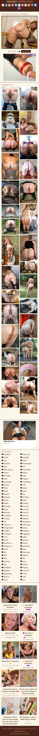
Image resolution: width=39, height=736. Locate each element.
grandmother (8, 574)
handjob (25, 457)
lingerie (25, 479)
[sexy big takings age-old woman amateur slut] (28, 268)
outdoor (25, 503)
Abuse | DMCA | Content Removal (14, 728)
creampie (7, 534)
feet (5, 555)
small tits (25, 546)
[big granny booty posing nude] (10, 141)
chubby (6, 519)
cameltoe (7, 515)
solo (24, 549)
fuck (5, 558)
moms (24, 488)
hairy (5, 580)
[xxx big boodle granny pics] (10, 336)
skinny (25, 543)
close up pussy (9, 525)
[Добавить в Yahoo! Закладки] (19, 8)
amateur (6, 454)
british (6, 503)
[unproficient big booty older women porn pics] (28, 369)
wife (24, 577)
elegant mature (9, 546)
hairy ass (26, 454)
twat (24, 561)
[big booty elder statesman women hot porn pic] (28, 286)
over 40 (25, 506)
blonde (6, 494)
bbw (5, 467)
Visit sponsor (26, 51)
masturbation (27, 482)
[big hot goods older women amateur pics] (28, 326)
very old (25, 571)
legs (24, 476)
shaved (25, 540)
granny (6, 577)
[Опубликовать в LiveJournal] (19, 5)
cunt (5, 537)
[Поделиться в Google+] (12, 5)
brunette (6, 506)
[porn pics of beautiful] (28, 169)
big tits (6, 485)
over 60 (25, 512)
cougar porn (8, 528)
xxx (23, 580)
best (5, 479)
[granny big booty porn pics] (10, 401)
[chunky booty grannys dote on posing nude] (28, 350)
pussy (24, 528)
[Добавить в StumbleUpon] (29, 5)
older (24, 500)
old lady (25, 497)
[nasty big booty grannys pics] (10, 99)
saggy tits (26, 534)
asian (5, 457)
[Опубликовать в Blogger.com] (3, 5)
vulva (24, 574)
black (5, 491)
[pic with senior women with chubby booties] (10, 192)
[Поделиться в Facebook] (6, 5)
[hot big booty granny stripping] (28, 407)
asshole (6, 463)
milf (23, 485)
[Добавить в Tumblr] (32, 5)
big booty (7, 482)
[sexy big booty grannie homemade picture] (28, 219)
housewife (26, 470)
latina (24, 473)
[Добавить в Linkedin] (16, 5)
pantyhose (26, 522)
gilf (4, 564)
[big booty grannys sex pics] (10, 387)
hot (23, 467)
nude (24, 491)
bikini (5, 488)
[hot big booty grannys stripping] (20, 32)
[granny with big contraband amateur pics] (28, 99)
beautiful (7, 476)
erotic (5, 549)
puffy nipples (27, 525)
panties (25, 519)
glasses (6, 571)
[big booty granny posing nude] (10, 296)
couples (6, 531)
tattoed (25, 555)
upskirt (25, 564)
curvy (5, 540)
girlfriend (7, 567)
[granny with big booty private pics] (28, 191)
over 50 (25, 509)
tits (23, 558)
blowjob (6, 497)
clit (4, 522)
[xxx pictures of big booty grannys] (10, 119)
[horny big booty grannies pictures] (28, 305)
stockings (26, 552)
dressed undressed (11, 543)
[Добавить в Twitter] (35, 5)
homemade (26, 463)
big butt (6, 512)
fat (4, 552)
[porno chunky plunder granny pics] (10, 373)
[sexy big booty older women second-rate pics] (10, 277)
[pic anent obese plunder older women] (28, 247)
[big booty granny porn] (10, 227)
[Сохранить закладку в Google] (9, 5)
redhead (25, 531)
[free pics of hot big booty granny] (28, 148)
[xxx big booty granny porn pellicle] (28, 389)
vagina (25, 567)
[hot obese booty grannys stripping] (10, 166)
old (23, 494)
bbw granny (8, 470)
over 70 (25, 515)
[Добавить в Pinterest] (22, 5)
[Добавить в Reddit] (25, 5)
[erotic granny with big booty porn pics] (10, 357)
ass (5, 460)
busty (5, 509)
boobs (6, 500)
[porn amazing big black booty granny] (10, 250)
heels (24, 460)
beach (6, 473)
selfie (24, 537)
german (6, 561)
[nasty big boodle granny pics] (10, 211)
